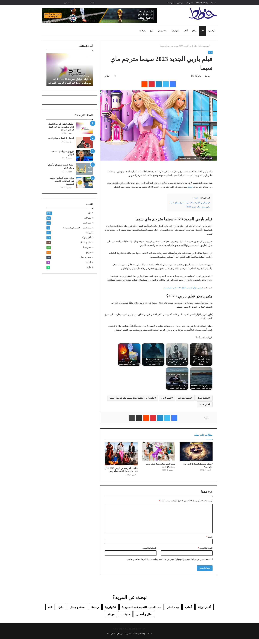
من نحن (180, 2)
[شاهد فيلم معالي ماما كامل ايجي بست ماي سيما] (158, 451)
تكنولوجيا (175, 31)
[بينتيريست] (152, 84)
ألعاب (185, 31)
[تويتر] (166, 84)
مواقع (194, 31)
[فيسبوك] (173, 84)
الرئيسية (211, 31)
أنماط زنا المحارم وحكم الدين (61, 138)
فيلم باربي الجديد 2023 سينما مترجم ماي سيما (132, 397)
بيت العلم (87, 223)
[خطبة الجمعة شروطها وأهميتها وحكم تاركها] (84, 169)
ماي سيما (204, 404)
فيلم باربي (166, 397)
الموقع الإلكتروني (149, 548)
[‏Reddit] (144, 84)
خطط (213, 2)
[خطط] (203, 13)
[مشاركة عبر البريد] (139, 418)
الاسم (209, 537)
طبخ (151, 31)
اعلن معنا (170, 2)
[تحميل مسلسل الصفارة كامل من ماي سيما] (196, 451)
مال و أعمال (85, 242)
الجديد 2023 (203, 397)
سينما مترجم (184, 397)
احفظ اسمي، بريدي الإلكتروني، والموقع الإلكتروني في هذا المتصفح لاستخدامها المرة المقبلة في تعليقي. (168, 559)
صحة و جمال (163, 31)
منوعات (143, 31)
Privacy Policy (202, 2)
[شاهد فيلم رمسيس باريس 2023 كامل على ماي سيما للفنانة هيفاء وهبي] (121, 453)
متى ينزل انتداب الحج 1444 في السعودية (183, 287)
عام (202, 31)
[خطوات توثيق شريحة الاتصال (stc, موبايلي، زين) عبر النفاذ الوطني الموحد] (84, 128)
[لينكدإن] (159, 84)
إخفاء (196, 198)
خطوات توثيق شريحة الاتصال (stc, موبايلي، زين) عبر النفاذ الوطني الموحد (61, 127)
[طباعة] (132, 418)
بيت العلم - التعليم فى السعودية (141, 607)
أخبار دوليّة (86, 237)
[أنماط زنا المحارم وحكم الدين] (84, 142)
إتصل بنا (190, 2)
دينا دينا (207, 76)
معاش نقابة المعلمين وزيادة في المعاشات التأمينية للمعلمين (62, 181)
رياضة (88, 232)
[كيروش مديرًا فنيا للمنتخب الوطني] (84, 155)
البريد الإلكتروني (205, 548)
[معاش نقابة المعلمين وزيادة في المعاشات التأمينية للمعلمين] (84, 182)
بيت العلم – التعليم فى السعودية (77, 227)
